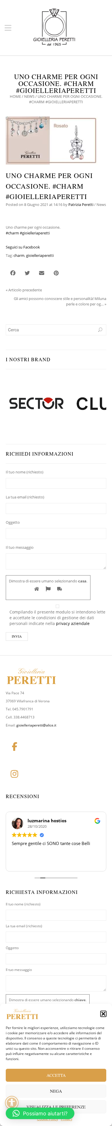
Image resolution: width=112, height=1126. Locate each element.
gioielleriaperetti (40, 255)
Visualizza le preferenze (56, 1107)
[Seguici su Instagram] (14, 774)
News (29, 96)
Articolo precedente (25, 290)
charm (18, 255)
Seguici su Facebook (23, 247)
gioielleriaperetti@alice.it (36, 725)
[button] (103, 1014)
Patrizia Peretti (80, 204)
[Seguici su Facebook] (14, 747)
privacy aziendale (73, 623)
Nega (56, 1091)
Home (15, 96)
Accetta (56, 1075)
